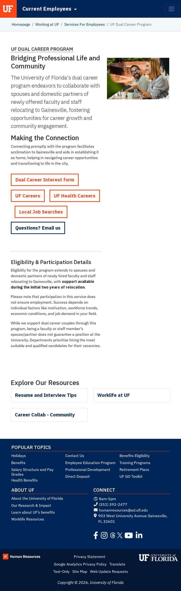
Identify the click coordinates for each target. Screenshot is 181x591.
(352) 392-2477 (113, 504)
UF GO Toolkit (131, 476)
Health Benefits (24, 480)
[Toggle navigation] (171, 9)
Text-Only (61, 571)
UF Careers (27, 196)
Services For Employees (84, 24)
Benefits (18, 462)
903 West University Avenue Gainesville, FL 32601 (132, 518)
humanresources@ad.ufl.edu (123, 510)
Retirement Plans (134, 469)
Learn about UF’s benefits (33, 512)
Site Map (79, 571)
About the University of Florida (37, 498)
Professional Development (87, 469)
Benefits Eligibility (134, 455)
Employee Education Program (90, 462)
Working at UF (47, 24)
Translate (117, 564)
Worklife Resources (27, 519)
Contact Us (74, 455)
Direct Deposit (77, 476)
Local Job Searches (41, 212)
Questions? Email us (38, 228)
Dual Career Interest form (44, 179)
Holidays (18, 455)
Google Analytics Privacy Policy (80, 564)
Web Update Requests (109, 571)
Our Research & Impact (31, 505)
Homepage (21, 24)
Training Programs (134, 462)
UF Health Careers (74, 196)
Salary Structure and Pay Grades (32, 472)
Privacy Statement (89, 556)
